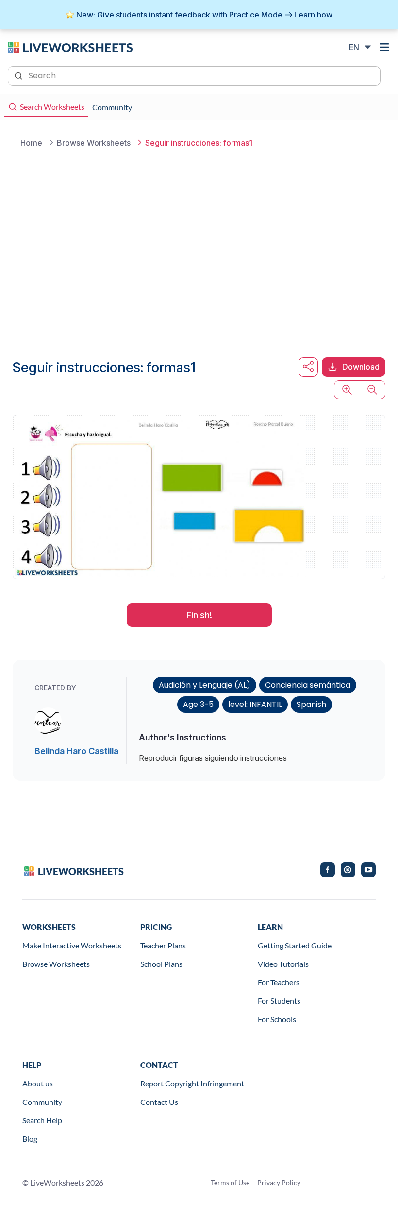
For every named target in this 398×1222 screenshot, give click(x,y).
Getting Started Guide (295, 945)
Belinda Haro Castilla (76, 751)
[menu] (384, 47)
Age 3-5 (198, 704)
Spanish (311, 704)
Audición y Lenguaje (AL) (204, 684)
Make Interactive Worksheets (71, 945)
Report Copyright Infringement (192, 1083)
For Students (279, 1000)
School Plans (161, 963)
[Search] (19, 75)
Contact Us (159, 1101)
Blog (29, 1138)
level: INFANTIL (255, 704)
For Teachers (278, 982)
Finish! (199, 615)
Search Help (42, 1120)
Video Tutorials (283, 963)
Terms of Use (230, 1182)
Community (42, 1101)
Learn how (313, 14)
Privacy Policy (278, 1182)
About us (37, 1083)
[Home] (70, 47)
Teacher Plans (163, 945)
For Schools (277, 1019)
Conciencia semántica (307, 684)
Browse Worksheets (56, 963)
